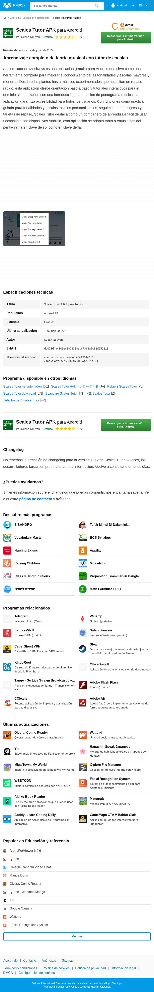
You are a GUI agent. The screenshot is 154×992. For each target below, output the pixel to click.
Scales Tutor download (19, 393)
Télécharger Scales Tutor (21, 400)
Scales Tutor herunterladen (22, 386)
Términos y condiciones (20, 968)
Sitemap (68, 960)
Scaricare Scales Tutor (61, 393)
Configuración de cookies (36, 972)
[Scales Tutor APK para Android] (8, 33)
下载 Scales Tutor (97, 393)
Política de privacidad (90, 968)
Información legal (123, 968)
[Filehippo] (14, 5)
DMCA (8, 972)
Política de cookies (56, 968)
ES (141, 5)
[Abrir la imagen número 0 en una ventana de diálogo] (34, 228)
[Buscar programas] (97, 6)
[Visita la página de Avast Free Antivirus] (126, 26)
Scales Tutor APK (49, 30)
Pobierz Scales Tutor (122, 386)
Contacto (29, 960)
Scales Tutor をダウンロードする (75, 386)
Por (28, 36)
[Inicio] (4, 18)
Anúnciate (49, 960)
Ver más (77, 936)
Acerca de (10, 960)
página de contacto (35, 499)
